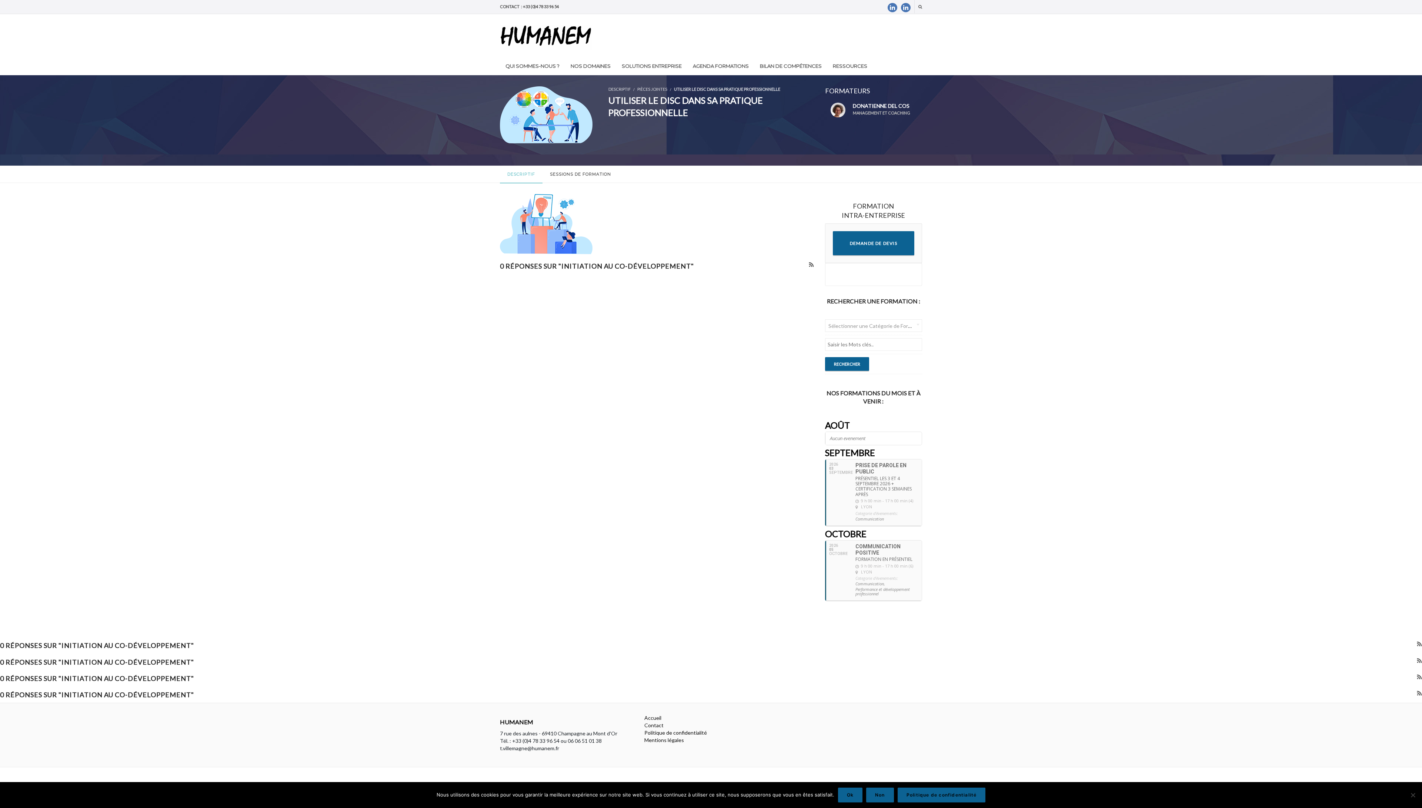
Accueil (652, 718)
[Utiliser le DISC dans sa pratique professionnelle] (546, 114)
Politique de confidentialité (675, 732)
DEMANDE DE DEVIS (873, 243)
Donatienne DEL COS (881, 109)
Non (880, 795)
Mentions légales (664, 740)
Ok (850, 795)
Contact (654, 725)
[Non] (1412, 795)
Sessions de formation (580, 174)
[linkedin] (892, 7)
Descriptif (521, 174)
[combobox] (873, 325)
